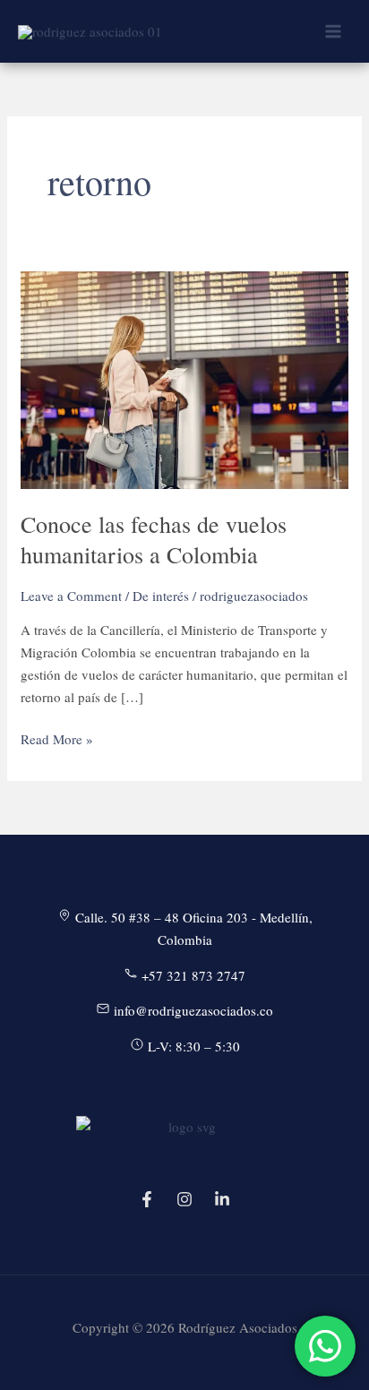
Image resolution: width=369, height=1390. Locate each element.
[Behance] (222, 1199)
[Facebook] (147, 1199)
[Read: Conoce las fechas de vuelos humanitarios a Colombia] (184, 378)
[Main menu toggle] (332, 31)
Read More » (57, 740)
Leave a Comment (71, 596)
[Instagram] (184, 1199)
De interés (161, 596)
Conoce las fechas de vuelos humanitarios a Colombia (154, 539)
